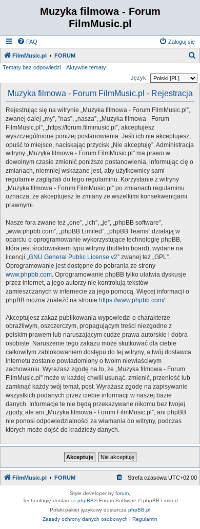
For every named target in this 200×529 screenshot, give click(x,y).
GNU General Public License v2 (73, 257)
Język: (139, 78)
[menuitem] (27, 41)
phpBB (85, 500)
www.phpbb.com (29, 274)
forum (122, 493)
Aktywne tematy (86, 67)
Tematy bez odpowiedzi (32, 67)
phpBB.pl (139, 510)
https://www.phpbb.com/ (132, 300)
